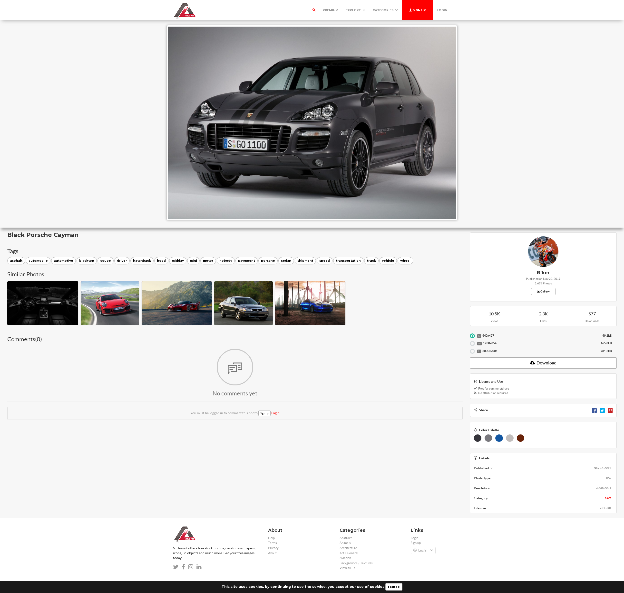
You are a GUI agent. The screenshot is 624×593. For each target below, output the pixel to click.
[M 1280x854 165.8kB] (472, 343)
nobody (225, 260)
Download (546, 362)
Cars (608, 497)
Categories (383, 10)
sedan (286, 260)
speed (324, 260)
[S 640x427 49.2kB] (472, 335)
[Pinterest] (610, 410)
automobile (38, 260)
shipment (305, 260)
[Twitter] (602, 410)
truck (371, 260)
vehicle (388, 260)
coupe (105, 260)
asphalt (16, 260)
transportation (348, 260)
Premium (330, 10)
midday (178, 260)
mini (193, 260)
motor (208, 260)
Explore (353, 10)
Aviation (345, 558)
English (423, 550)
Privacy (273, 548)
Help (271, 538)
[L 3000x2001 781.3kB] (472, 351)
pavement (246, 260)
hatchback (142, 260)
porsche (268, 260)
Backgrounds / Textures (356, 563)
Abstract (346, 538)
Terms (272, 543)
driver (122, 260)
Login (442, 10)
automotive (63, 260)
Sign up (419, 10)
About (272, 553)
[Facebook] (594, 410)
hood (161, 260)
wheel (405, 260)
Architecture (348, 548)
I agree (394, 587)
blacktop (86, 260)
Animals (345, 543)
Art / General (349, 553)
